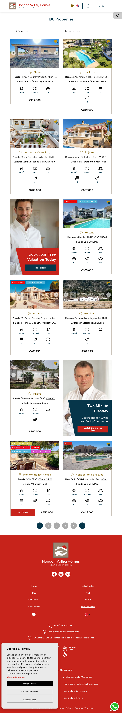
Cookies (79, 708)
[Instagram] (61, 574)
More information (16, 677)
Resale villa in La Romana (75, 691)
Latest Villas (88, 586)
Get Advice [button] (34, 599)
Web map (89, 708)
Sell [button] (88, 593)
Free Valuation (88, 606)
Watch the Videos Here (93, 429)
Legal (61, 708)
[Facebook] (54, 574)
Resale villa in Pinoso (73, 698)
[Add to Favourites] (56, 42)
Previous (13, 53)
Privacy (69, 708)
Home (34, 586)
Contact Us (34, 606)
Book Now (40, 268)
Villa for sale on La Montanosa (77, 677)
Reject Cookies (29, 699)
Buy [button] (34, 593)
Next (56, 53)
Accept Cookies (29, 683)
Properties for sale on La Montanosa (80, 684)
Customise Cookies (29, 691)
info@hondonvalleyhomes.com (64, 631)
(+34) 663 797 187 (63, 625)
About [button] (88, 599)
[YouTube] (67, 574)
